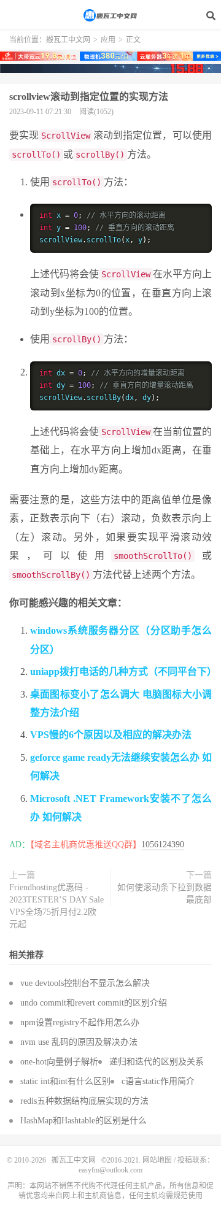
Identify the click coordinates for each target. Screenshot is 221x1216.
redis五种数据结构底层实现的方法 (84, 1101)
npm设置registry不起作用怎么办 (79, 1022)
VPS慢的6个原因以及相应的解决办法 (111, 734)
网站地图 (157, 1160)
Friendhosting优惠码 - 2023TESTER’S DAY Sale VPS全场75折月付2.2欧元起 (56, 906)
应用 (108, 40)
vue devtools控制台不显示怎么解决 (85, 983)
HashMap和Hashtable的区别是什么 (83, 1120)
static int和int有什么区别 (65, 1081)
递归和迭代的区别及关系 (156, 1061)
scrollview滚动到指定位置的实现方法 (88, 96)
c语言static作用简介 (158, 1081)
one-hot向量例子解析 (59, 1061)
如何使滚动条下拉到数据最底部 (164, 893)
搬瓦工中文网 (110, 15)
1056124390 (162, 844)
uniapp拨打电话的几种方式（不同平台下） (123, 671)
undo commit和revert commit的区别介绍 (93, 1002)
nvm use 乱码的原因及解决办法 (79, 1042)
